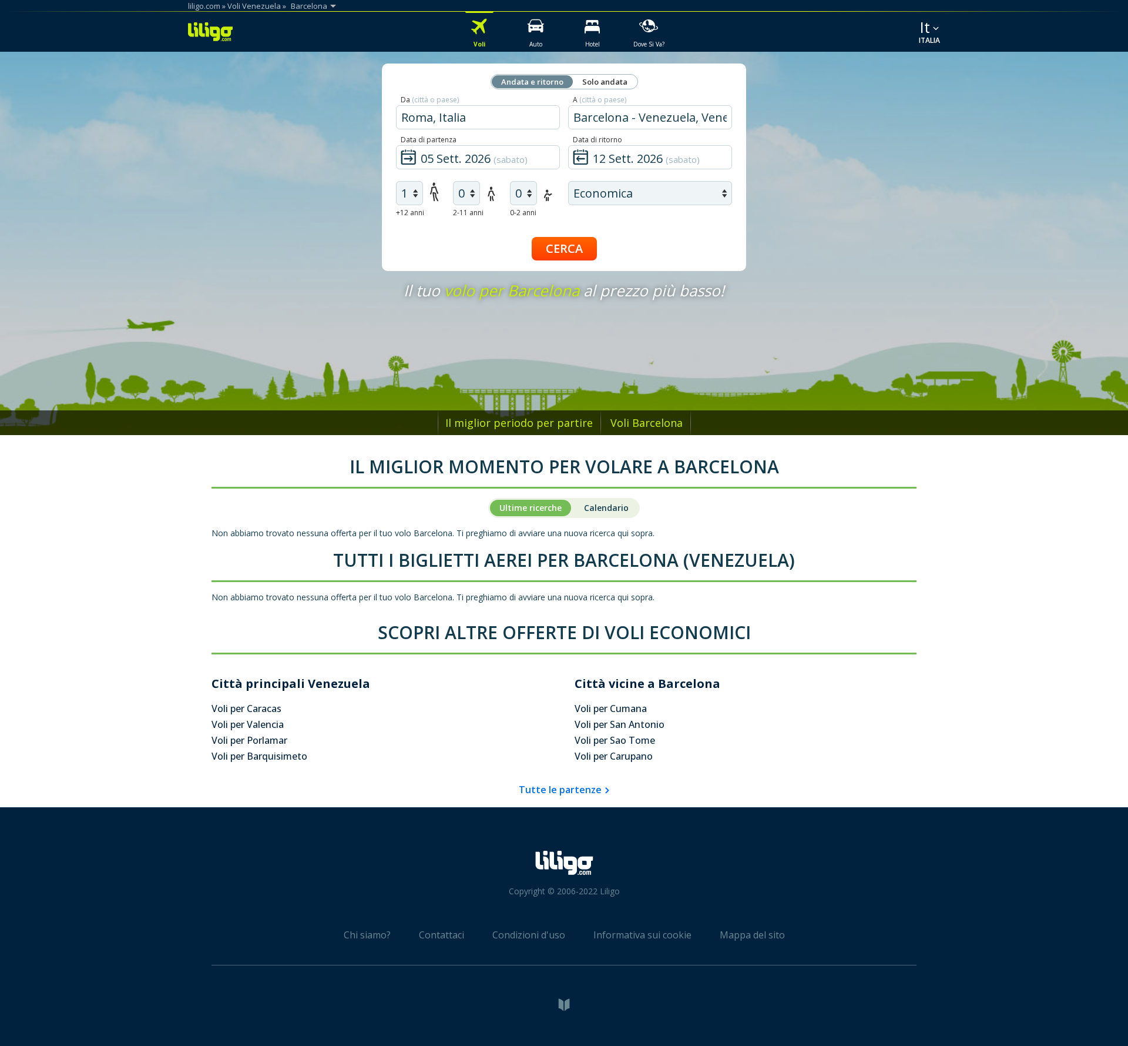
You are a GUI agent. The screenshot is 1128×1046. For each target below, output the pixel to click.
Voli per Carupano (614, 756)
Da (430, 100)
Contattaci (441, 934)
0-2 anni (523, 213)
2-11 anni (468, 213)
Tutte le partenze (560, 789)
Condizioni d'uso (528, 934)
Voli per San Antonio (619, 724)
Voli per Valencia (248, 724)
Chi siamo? (367, 934)
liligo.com (204, 6)
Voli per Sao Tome (615, 740)
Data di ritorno (597, 140)
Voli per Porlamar (249, 740)
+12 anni (410, 213)
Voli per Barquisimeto (259, 756)
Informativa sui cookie (642, 934)
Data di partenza (428, 140)
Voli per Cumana (611, 708)
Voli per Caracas (246, 708)
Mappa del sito (752, 934)
